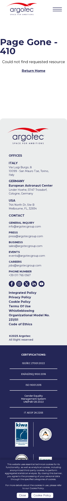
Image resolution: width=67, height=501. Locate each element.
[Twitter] (27, 284)
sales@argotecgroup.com (25, 246)
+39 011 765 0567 (20, 275)
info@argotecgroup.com (25, 226)
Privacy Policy (20, 297)
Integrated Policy (22, 293)
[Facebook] (12, 284)
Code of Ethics (20, 324)
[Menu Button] (57, 9)
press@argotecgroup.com (26, 236)
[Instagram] (19, 284)
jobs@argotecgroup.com (25, 265)
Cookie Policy (20, 302)
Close (22, 495)
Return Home (33, 71)
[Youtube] (41, 284)
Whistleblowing (21, 311)
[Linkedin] (34, 284)
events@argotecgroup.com (27, 255)
